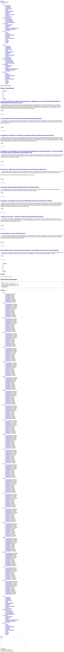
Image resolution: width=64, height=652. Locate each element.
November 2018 (9, 407)
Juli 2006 (7, 587)
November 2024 (9, 320)
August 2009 (8, 543)
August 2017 (8, 425)
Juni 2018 (7, 412)
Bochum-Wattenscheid (10, 22)
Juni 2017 (7, 427)
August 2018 (8, 410)
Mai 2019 (7, 399)
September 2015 (9, 453)
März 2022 (8, 358)
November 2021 (9, 364)
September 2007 (9, 570)
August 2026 (8, 294)
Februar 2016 (8, 446)
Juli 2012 (7, 500)
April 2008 (8, 562)
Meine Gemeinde (9, 19)
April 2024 (8, 327)
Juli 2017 (7, 426)
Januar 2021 (8, 375)
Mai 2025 (7, 312)
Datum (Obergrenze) (6, 285)
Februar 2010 (8, 535)
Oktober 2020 (8, 380)
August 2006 (8, 586)
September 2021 (9, 366)
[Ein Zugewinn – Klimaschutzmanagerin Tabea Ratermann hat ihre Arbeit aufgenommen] (0, 170)
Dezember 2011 (9, 509)
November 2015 (9, 451)
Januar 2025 (8, 316)
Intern (7, 42)
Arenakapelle (8, 7)
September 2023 (9, 337)
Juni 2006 (7, 588)
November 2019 (9, 392)
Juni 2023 (7, 340)
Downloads (8, 33)
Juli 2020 (7, 382)
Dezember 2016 (9, 435)
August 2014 (8, 469)
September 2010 (9, 527)
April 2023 (8, 342)
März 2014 (8, 475)
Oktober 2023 (8, 335)
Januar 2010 (8, 536)
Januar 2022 (8, 360)
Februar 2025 (8, 315)
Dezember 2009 (9, 538)
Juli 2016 (7, 441)
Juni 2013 (7, 486)
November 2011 (9, 510)
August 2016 (8, 440)
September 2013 (9, 483)
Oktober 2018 (8, 408)
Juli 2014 (7, 470)
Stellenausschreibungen (10, 34)
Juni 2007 (7, 573)
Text (2, 282)
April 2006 (8, 590)
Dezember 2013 (9, 479)
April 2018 (8, 415)
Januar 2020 (8, 389)
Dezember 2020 (9, 377)
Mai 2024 (7, 326)
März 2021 (8, 373)
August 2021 (8, 367)
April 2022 (8, 357)
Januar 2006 (8, 593)
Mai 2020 (7, 384)
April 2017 (8, 429)
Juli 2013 (7, 485)
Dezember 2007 (9, 567)
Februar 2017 (8, 432)
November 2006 (9, 582)
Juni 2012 (7, 501)
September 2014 (9, 468)
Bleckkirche (8, 25)
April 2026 (8, 298)
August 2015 (8, 454)
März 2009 (8, 548)
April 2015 (8, 459)
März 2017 (8, 430)
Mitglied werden (9, 8)
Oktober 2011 (8, 511)
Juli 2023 (7, 339)
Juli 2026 (7, 295)
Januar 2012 (8, 506)
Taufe (7, 10)
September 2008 (9, 556)
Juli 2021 (7, 368)
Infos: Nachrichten (7, 85)
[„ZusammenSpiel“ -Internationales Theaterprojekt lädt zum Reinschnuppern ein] (0, 119)
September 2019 (9, 394)
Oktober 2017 (8, 423)
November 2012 (9, 495)
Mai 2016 (7, 443)
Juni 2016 (7, 442)
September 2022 (9, 351)
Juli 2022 (7, 354)
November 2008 (9, 554)
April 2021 (8, 372)
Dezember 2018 (9, 406)
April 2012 (8, 503)
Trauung (7, 13)
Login (1, 636)
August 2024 (8, 323)
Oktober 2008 (8, 555)
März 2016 (8, 445)
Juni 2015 (7, 457)
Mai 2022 (7, 356)
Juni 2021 (7, 369)
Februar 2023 (8, 344)
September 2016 (9, 438)
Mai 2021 (7, 370)
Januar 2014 (8, 477)
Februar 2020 (8, 387)
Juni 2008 (7, 560)
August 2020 (8, 381)
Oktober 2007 (8, 569)
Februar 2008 (8, 564)
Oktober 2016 (8, 437)
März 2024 (8, 329)
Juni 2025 (7, 311)
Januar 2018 (8, 418)
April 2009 (8, 547)
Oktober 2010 (8, 526)
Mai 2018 (7, 414)
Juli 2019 (7, 397)
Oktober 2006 (8, 583)
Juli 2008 (7, 558)
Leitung (7, 26)
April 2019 (8, 400)
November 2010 (9, 524)
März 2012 (8, 504)
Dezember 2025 (9, 304)
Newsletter (8, 36)
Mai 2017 (7, 428)
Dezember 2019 (9, 391)
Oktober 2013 (8, 481)
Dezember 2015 (9, 450)
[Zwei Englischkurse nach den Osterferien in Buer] (0, 234)
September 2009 (9, 541)
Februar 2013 (8, 490)
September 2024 (9, 322)
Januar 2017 (8, 433)
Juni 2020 (7, 383)
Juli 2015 (7, 455)
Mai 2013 (7, 487)
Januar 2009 (8, 550)
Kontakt (7, 40)
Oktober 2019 (8, 393)
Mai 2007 (7, 574)
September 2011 (9, 512)
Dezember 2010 (9, 523)
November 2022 (9, 349)
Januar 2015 (8, 462)
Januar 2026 (8, 301)
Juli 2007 (7, 572)
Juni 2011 (7, 515)
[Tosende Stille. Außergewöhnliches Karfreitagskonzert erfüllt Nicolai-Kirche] (0, 188)
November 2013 (9, 480)
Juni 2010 (7, 530)
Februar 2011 (8, 520)
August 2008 (8, 557)
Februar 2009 (8, 549)
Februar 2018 (8, 417)
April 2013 (8, 488)
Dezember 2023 (9, 333)
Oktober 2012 (8, 496)
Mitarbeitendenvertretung (10, 29)
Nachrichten (8, 5)
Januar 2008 (8, 565)
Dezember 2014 (9, 464)
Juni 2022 (7, 355)
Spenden (7, 15)
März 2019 (8, 401)
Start (1, 85)
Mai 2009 (7, 546)
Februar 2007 (8, 578)
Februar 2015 (8, 461)
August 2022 (8, 352)
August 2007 (8, 571)
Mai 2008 (7, 561)
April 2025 (8, 313)
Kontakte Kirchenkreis (10, 14)
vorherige (5, 90)
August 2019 (8, 395)
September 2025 (9, 307)
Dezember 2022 (9, 348)
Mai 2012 (7, 502)
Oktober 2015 (8, 452)
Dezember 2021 (9, 363)
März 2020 (8, 386)
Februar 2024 (8, 330)
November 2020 (9, 378)
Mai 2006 (7, 589)
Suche (7, 32)
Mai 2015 (7, 458)
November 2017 (9, 421)
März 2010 (8, 533)
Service (4, 72)
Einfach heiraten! (9, 24)
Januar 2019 (8, 403)
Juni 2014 (7, 471)
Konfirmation (8, 12)
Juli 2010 (7, 529)
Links (7, 39)
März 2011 (8, 519)
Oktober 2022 (8, 350)
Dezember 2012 (9, 494)
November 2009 (9, 539)
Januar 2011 (8, 521)
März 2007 (8, 576)
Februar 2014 (8, 476)
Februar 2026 (8, 300)
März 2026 (8, 299)
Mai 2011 (7, 517)
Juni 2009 (7, 545)
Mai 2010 (7, 531)
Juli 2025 (7, 309)
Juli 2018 (7, 411)
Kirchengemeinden (6, 58)
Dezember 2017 (9, 420)
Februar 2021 (8, 374)
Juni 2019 (7, 398)
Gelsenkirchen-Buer (9, 21)
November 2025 (9, 305)
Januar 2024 (8, 331)
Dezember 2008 (9, 553)
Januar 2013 (8, 492)
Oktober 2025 (8, 306)
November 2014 (9, 466)
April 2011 (8, 518)
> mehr (1, 110)
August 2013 (8, 484)
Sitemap (7, 41)
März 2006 (8, 591)
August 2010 (8, 528)
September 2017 (9, 424)
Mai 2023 (7, 341)
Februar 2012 (8, 505)
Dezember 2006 (9, 581)
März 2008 (8, 563)
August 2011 (8, 513)
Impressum (8, 37)
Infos (4, 44)
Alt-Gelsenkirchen (9, 20)
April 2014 (8, 473)
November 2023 (9, 334)
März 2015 (8, 460)
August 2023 (8, 338)
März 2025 (8, 314)
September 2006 (9, 584)
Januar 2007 (8, 579)
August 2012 (8, 498)
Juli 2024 (7, 324)
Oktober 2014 (8, 467)
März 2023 (8, 343)
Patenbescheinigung (9, 11)
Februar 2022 (8, 359)
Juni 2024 (7, 325)
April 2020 (8, 385)
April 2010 (8, 532)
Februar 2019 (8, 402)
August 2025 (8, 308)
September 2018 (9, 409)
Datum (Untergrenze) (6, 283)
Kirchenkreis (5, 64)
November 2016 (9, 436)
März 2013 (8, 489)
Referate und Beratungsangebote (12, 28)
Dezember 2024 (9, 318)
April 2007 (8, 575)
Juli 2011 (7, 514)
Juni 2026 (7, 296)
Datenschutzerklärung (10, 38)
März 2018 (8, 416)
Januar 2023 (8, 346)
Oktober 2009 (8, 540)
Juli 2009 (7, 544)
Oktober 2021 (8, 365)
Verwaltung (8, 30)
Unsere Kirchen (9, 16)
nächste (4, 98)
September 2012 (9, 497)
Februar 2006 (8, 592)
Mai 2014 (7, 472)
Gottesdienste (8, 6)
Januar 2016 (8, 447)
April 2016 (8, 444)
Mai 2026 (7, 297)
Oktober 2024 (8, 321)
